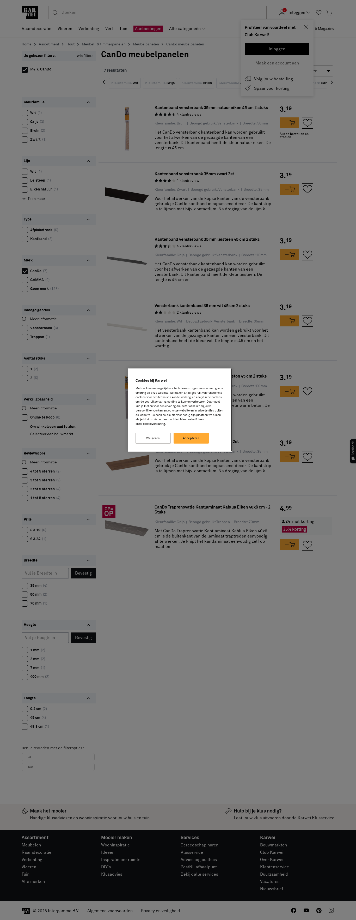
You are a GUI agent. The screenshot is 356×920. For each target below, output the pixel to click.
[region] (180, 410)
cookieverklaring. (154, 423)
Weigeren (153, 438)
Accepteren (191, 438)
